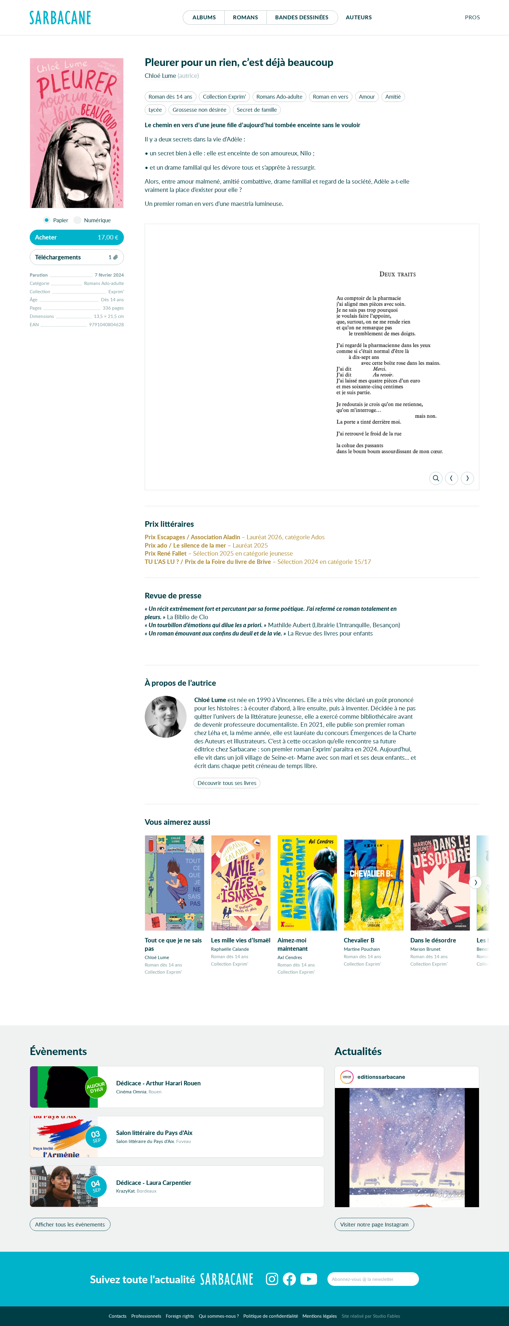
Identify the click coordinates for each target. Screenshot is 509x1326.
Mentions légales (319, 1316)
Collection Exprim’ (224, 96)
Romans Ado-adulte (279, 96)
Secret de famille (257, 109)
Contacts (118, 1316)
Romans (245, 17)
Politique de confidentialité (270, 1316)
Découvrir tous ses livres (227, 782)
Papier (60, 220)
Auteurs (359, 17)
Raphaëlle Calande (230, 949)
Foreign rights (180, 1316)
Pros (472, 17)
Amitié (393, 96)
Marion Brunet (425, 949)
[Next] (467, 478)
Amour (367, 96)
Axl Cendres (290, 957)
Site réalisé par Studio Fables (371, 1316)
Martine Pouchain (362, 949)
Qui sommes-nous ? (219, 1316)
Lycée (155, 109)
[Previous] (451, 478)
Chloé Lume (160, 75)
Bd (301, 17)
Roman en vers (330, 96)
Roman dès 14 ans (170, 96)
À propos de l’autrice (180, 682)
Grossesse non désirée (199, 109)
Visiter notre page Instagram (374, 1224)
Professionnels (146, 1316)
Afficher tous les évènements (70, 1224)
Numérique (97, 220)
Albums (204, 17)
